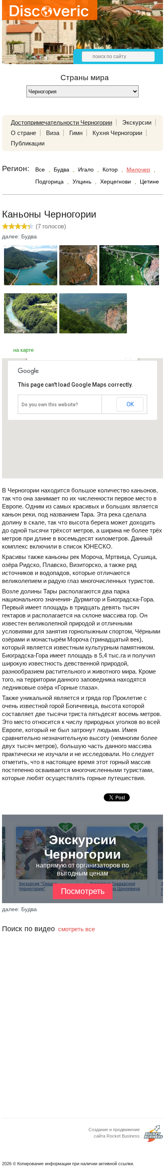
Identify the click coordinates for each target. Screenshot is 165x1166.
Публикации (27, 143)
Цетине (149, 181)
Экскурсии (136, 122)
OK (130, 404)
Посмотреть (83, 891)
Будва (61, 169)
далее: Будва (19, 236)
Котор (110, 169)
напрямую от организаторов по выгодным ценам (82, 864)
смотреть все (76, 929)
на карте (23, 350)
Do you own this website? (50, 404)
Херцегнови (115, 181)
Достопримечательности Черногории (61, 122)
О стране (23, 132)
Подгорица (49, 181)
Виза (52, 132)
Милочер (138, 169)
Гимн (75, 132)
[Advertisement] (82, 1035)
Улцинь (81, 181)
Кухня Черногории (117, 132)
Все (40, 169)
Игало (86, 169)
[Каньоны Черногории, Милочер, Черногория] (30, 283)
